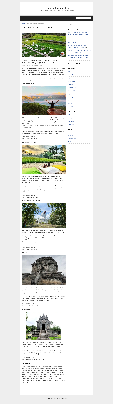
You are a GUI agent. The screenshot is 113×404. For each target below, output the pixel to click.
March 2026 (71, 74)
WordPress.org (71, 141)
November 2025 (72, 87)
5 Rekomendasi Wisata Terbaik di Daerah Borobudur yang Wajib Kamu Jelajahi (40, 61)
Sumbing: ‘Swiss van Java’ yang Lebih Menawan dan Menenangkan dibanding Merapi (78, 34)
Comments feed (72, 138)
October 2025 (71, 90)
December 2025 (72, 84)
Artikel (30, 18)
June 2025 (70, 97)
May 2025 (70, 100)
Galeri (69, 114)
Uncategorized (71, 124)
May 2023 (70, 106)
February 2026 (71, 78)
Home (23, 18)
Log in (69, 132)
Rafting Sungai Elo (72, 118)
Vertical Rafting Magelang (56, 8)
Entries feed (71, 135)
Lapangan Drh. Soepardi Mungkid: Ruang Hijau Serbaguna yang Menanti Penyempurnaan (78, 40)
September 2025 (72, 94)
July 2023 (70, 103)
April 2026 (70, 71)
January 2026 (71, 81)
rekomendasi (26, 65)
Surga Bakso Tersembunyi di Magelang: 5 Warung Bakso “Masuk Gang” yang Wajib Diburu (78, 57)
